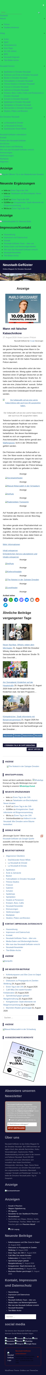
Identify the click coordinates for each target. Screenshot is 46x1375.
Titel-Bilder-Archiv (11, 60)
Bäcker (9, 876)
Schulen (9, 891)
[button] (5, 600)
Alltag (2, 33)
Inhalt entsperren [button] (10, 550)
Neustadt (38, 736)
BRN (6, 54)
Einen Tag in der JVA (19, 190)
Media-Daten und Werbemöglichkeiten (20, 247)
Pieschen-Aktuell (29, 1224)
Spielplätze (10, 897)
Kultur (6, 39)
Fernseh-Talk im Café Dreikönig (20, 745)
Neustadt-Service (7, 66)
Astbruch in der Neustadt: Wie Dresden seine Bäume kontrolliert (19, 821)
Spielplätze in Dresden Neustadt (17, 105)
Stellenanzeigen (7, 156)
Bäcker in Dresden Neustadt (15, 78)
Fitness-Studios (12, 882)
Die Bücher (4, 144)
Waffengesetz (9, 443)
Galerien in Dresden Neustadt (16, 90)
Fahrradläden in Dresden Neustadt (18, 81)
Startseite (4, 16)
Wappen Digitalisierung (16, 1208)
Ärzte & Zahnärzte (13, 873)
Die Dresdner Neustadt (9, 117)
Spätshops (10, 894)
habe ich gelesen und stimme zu (23, 1120)
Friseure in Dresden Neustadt (16, 87)
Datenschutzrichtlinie (25, 1111)
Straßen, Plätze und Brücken (16, 111)
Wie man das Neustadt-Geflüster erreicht (17, 150)
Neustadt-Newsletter (12, 253)
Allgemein (4, 162)
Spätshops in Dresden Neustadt (17, 102)
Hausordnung (9, 235)
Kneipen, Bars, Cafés (15, 903)
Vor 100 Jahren (10, 51)
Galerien (9, 888)
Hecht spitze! (34, 749)
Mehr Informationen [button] (11, 544)
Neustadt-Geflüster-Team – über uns (19, 244)
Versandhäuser (14, 1216)
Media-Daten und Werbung (11, 147)
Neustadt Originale (11, 57)
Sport (6, 42)
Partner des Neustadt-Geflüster (13, 141)
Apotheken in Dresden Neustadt (17, 72)
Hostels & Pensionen (15, 900)
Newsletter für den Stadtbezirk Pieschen (23, 1214)
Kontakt (3, 138)
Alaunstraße (8, 736)
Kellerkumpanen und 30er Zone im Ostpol (23, 975)
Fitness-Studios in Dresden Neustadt (19, 84)
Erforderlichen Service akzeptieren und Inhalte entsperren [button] (20, 555)
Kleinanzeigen (6, 153)
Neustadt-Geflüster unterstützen (13, 135)
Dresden (18, 736)
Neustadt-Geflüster (18, 265)
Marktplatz (4, 159)
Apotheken (10, 870)
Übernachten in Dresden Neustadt (18, 108)
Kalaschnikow (28, 736)
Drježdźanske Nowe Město (15, 129)
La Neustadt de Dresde (13, 123)
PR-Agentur (12, 1211)
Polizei (7, 24)
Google (32, 341)
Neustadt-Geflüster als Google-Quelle (18, 839)
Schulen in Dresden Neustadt (16, 99)
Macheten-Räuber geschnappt (18, 1008)
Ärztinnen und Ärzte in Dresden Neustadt (21, 75)
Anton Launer (23, 337)
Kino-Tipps (8, 48)
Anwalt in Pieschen (15, 1206)
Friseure (9, 885)
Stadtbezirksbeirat (11, 27)
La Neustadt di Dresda (13, 126)
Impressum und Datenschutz (16, 238)
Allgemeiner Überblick (15, 856)
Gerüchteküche (10, 45)
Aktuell (3, 19)
